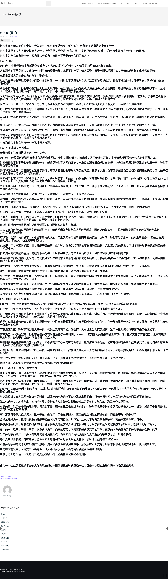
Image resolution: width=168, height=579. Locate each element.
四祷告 (135, 3)
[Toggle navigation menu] (48, 3)
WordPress (22, 571)
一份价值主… (5, 518)
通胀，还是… (5, 546)
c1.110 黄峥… (9, 33)
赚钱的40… (4, 514)
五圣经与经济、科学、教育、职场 (149, 3)
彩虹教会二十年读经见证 (88, 3)
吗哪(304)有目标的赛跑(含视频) (8, 478)
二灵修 (120, 3)
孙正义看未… (5, 542)
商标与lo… (4, 534)
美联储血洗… (5, 522)
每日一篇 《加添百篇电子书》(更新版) (107, 3)
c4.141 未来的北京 (6, 476)
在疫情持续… (5, 550)
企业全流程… (5, 538)
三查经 (127, 3)
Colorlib (8, 571)
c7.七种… (3, 530)
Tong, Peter (14, 36)
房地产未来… (5, 526)
